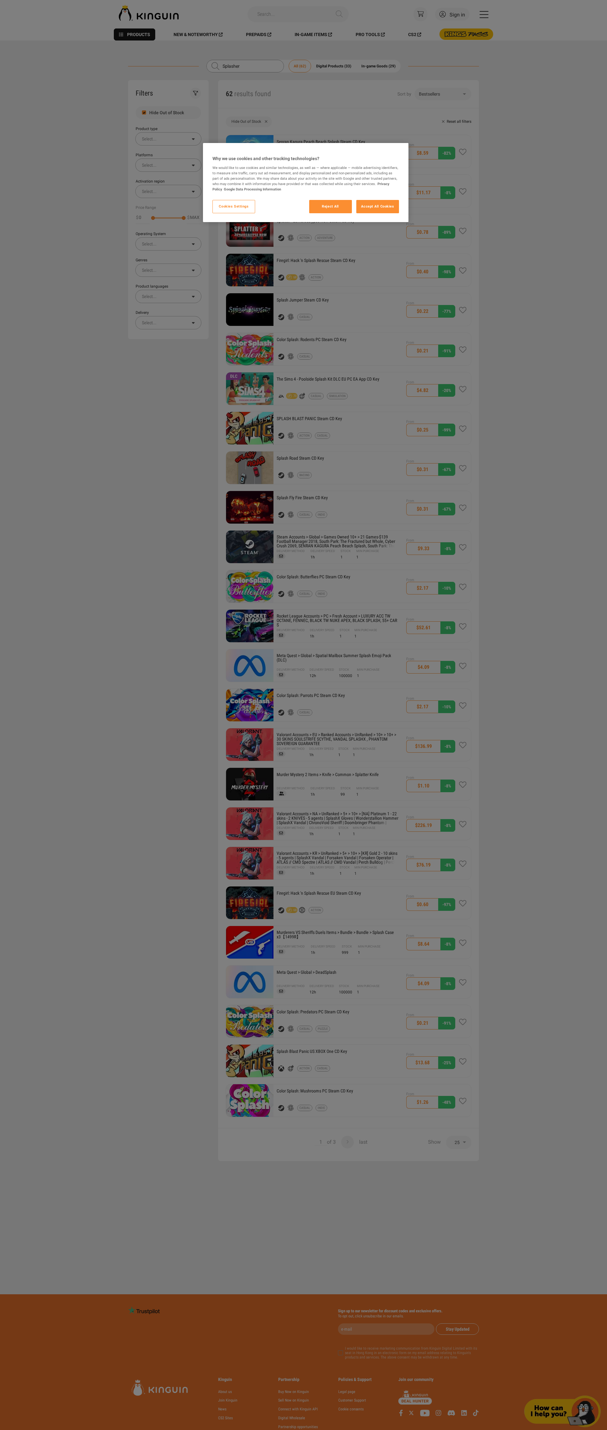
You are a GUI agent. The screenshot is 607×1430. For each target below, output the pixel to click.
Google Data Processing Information (252, 189)
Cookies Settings (233, 206)
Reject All (330, 206)
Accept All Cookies (377, 206)
